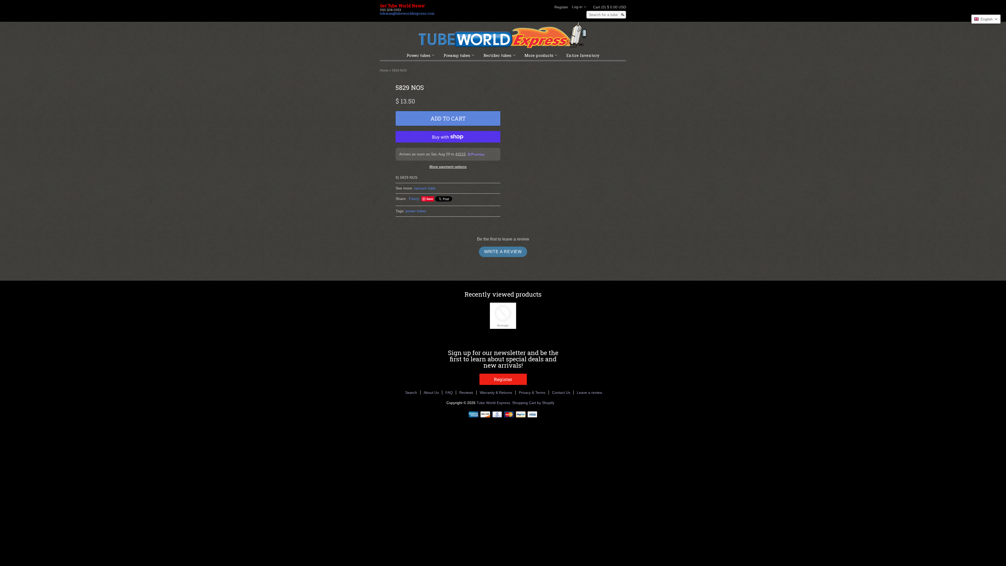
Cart (608, 7)
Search (411, 392)
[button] (985, 19)
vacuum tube (424, 188)
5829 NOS (399, 70)
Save (430, 199)
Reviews (466, 392)
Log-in (577, 7)
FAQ (449, 392)
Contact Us (561, 392)
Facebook (519, 7)
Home (384, 70)
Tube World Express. (494, 403)
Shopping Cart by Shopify (533, 403)
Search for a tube (603, 15)
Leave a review (589, 392)
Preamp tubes (457, 55)
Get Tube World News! (402, 5)
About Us (431, 392)
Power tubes (418, 55)
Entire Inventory (582, 55)
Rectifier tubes (497, 55)
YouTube (546, 7)
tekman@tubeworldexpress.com (407, 13)
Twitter (528, 7)
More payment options (448, 167)
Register (561, 7)
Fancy (414, 199)
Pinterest (537, 7)
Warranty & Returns (496, 392)
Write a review (503, 251)
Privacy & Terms (532, 392)
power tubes (416, 211)
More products (538, 55)
